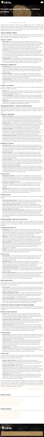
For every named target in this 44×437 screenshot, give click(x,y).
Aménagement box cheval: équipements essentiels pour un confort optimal (34, 389)
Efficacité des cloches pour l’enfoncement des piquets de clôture (14, 414)
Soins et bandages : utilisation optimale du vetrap (11, 412)
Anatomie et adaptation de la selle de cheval (9, 403)
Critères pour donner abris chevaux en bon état (10, 398)
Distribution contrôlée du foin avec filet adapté (10, 415)
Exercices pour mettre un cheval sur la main (9, 405)
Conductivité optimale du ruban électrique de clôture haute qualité (11, 389)
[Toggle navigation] (42, 2)
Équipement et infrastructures (6, 22)
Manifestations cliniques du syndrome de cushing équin (12, 399)
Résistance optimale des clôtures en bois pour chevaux (12, 401)
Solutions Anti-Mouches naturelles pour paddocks (11, 417)
